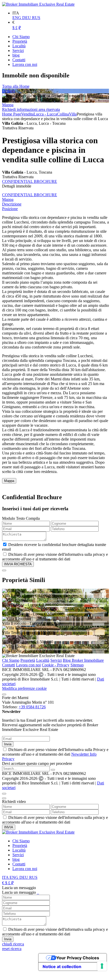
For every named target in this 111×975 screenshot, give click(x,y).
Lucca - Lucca (45, 114)
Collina (63, 114)
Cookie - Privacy (55, 665)
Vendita (27, 114)
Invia (7, 744)
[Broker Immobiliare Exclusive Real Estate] (38, 4)
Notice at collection (62, 966)
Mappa (7, 105)
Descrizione (11, 204)
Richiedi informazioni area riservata (31, 109)
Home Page (11, 114)
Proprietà (27, 660)
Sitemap (77, 665)
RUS (36, 17)
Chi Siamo (10, 660)
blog (16, 859)
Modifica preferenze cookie (24, 688)
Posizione (10, 209)
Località (42, 660)
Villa (73, 114)
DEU (27, 17)
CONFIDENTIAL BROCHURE (29, 181)
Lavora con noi (28, 665)
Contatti (8, 665)
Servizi (56, 660)
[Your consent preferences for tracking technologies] (102, 966)
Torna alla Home (15, 86)
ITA (6, 877)
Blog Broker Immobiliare (83, 660)
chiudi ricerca (13, 944)
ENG (17, 17)
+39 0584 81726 (32, 707)
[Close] (4, 570)
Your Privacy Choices (77, 957)
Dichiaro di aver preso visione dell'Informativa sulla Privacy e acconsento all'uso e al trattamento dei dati (55, 754)
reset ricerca (11, 948)
